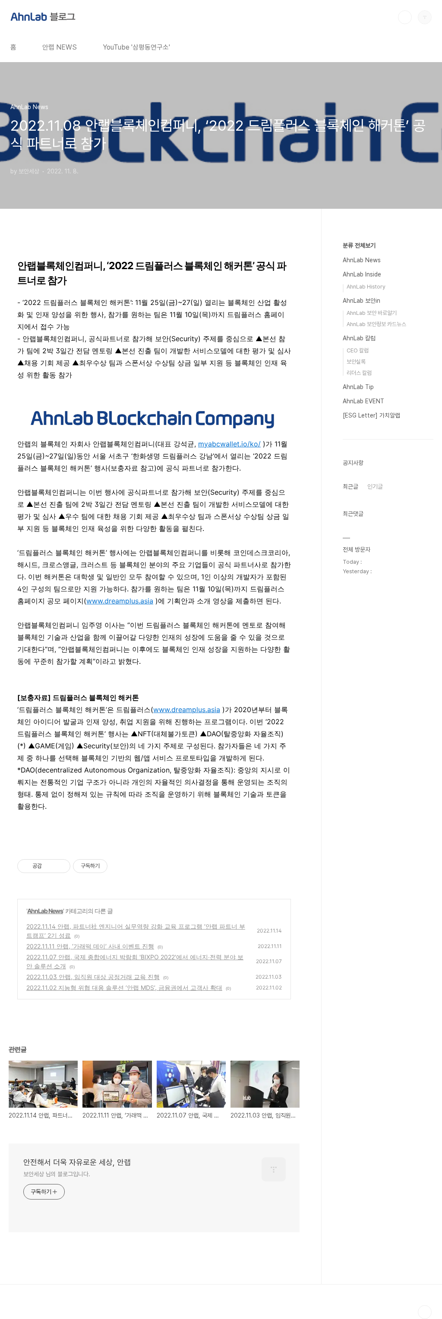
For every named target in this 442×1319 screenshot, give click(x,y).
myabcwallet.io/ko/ (229, 444)
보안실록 (356, 361)
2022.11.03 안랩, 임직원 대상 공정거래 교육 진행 (93, 976)
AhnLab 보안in (361, 300)
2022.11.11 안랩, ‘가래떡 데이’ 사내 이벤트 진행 (90, 946)
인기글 (375, 486)
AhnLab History (366, 286)
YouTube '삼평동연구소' (136, 47)
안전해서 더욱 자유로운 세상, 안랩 (77, 1162)
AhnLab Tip (358, 386)
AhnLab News (45, 910)
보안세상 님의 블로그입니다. (56, 1174)
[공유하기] (49, 866)
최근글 (350, 486)
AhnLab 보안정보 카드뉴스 (376, 324)
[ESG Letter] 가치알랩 (371, 415)
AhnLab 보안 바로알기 (372, 313)
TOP (425, 1312)
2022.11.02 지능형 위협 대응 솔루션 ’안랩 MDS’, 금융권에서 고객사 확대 (124, 987)
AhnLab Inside (362, 274)
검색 (404, 17)
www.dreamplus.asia (119, 601)
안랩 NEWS (59, 47)
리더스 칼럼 (359, 373)
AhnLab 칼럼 (359, 338)
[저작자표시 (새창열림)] (111, 866)
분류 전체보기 (359, 245)
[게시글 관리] (60, 866)
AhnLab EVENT (363, 401)
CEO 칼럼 (358, 350)
